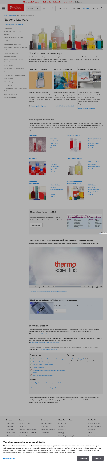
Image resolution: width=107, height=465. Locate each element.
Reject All (97, 458)
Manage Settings (9, 458)
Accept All (83, 458)
